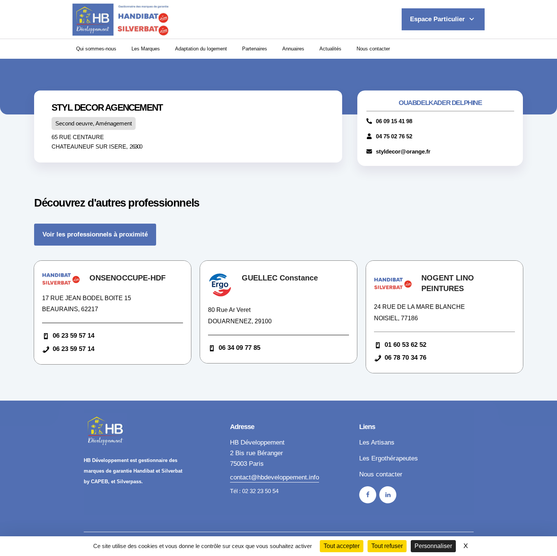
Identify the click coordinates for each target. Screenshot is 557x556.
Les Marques (145, 49)
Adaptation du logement (201, 49)
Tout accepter (342, 546)
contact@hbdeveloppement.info (274, 477)
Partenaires (254, 49)
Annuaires (293, 49)
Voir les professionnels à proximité (95, 234)
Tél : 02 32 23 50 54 (254, 491)
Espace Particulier (443, 18)
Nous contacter (373, 49)
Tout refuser (387, 546)
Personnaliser (433, 546)
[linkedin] (387, 494)
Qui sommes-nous (96, 49)
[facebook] (367, 494)
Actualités (330, 49)
